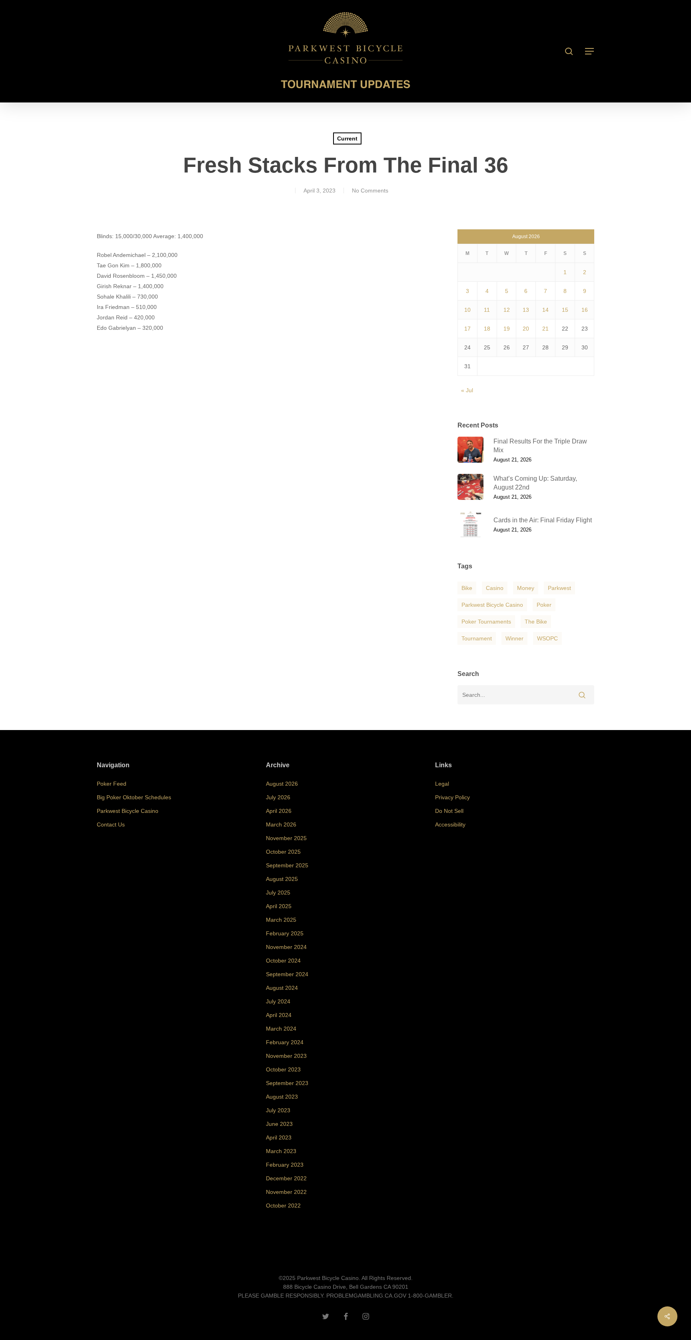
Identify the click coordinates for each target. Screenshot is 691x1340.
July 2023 (278, 1110)
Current (347, 138)
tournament (476, 638)
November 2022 (286, 1192)
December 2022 (286, 1178)
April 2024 (279, 1015)
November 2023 (286, 1056)
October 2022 (283, 1205)
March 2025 (281, 920)
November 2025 (286, 838)
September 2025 (287, 865)
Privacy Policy (452, 797)
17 (467, 328)
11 (487, 310)
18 (487, 328)
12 (506, 310)
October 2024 (283, 960)
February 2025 (285, 933)
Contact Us (111, 824)
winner (514, 638)
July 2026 (278, 797)
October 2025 (283, 852)
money (525, 588)
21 (545, 328)
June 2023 (279, 1124)
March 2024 (281, 1028)
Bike (466, 588)
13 (526, 310)
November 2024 (286, 947)
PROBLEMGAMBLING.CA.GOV (366, 1295)
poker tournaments (486, 621)
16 (584, 310)
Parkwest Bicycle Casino (492, 605)
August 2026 (282, 783)
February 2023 (285, 1164)
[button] (590, 51)
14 (545, 310)
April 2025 (279, 906)
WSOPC (547, 638)
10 (467, 310)
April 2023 (279, 1137)
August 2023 (282, 1096)
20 (526, 328)
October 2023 (283, 1069)
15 (565, 310)
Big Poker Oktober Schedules (134, 797)
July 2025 (278, 892)
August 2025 (282, 879)
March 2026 (281, 824)
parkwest (559, 588)
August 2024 (282, 988)
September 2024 (287, 974)
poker (544, 605)
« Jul (467, 390)
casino (494, 588)
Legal (442, 783)
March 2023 (281, 1151)
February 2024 (285, 1042)
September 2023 (287, 1083)
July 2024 (278, 1001)
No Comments (370, 190)
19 (506, 328)
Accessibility (450, 824)
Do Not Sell (449, 811)
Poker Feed (111, 783)
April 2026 (279, 811)
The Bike (536, 621)
